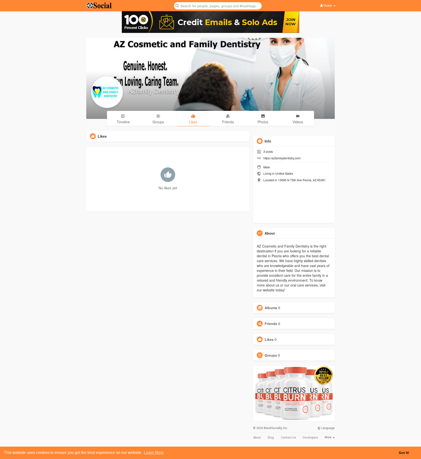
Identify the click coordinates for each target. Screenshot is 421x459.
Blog (271, 437)
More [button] (328, 437)
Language (328, 428)
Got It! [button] (404, 453)
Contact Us (288, 437)
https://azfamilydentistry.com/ (282, 158)
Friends (271, 323)
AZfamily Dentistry (153, 90)
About (257, 437)
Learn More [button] (154, 452)
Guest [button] (328, 5)
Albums (271, 308)
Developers (310, 437)
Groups (271, 355)
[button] (217, 5)
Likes (269, 339)
